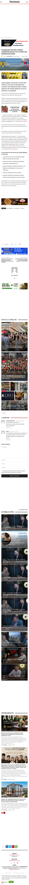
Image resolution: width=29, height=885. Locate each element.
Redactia (5, 745)
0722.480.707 (14, 856)
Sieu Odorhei (16, 208)
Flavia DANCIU (10, 56)
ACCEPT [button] (11, 881)
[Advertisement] (14, 20)
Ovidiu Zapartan (10, 208)
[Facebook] (7, 846)
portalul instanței (23, 121)
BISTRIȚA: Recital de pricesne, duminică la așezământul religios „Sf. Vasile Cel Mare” (21, 260)
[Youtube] (17, 863)
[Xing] (14, 278)
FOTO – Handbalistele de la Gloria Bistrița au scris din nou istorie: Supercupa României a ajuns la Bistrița (13, 377)
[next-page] (4, 413)
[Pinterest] (13, 846)
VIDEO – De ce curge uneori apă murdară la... (14, 577)
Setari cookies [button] (5, 882)
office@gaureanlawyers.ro (14, 869)
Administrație (9, 37)
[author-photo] (2, 745)
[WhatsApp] (16, 846)
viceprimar (22, 208)
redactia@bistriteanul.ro (14, 855)
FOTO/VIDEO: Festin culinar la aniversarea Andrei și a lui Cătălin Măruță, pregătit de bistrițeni (13, 347)
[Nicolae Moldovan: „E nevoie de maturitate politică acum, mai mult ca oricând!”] (14, 622)
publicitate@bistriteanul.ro (14, 860)
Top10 (3, 331)
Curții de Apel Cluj (14, 149)
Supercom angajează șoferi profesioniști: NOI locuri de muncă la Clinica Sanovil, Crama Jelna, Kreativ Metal (13, 800)
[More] (19, 244)
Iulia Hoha (5, 529)
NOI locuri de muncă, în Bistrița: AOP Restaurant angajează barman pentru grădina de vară (12, 734)
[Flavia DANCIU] (2, 56)
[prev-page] (2, 413)
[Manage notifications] (2, 882)
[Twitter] (10, 846)
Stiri (5, 37)
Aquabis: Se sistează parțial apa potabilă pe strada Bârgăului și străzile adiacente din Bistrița (7, 260)
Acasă (2, 37)
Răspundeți (8, 427)
